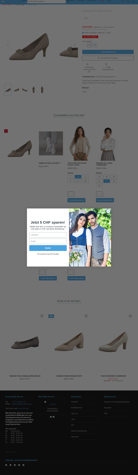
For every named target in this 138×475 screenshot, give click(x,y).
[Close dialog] (108, 211)
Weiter (48, 248)
